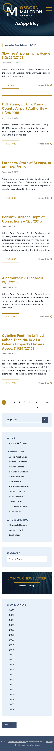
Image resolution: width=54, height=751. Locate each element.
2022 (11, 630)
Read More (11, 85)
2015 (11, 664)
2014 (11, 669)
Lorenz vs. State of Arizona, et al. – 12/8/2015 (26, 164)
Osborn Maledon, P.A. (17, 742)
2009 (12, 694)
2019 (11, 644)
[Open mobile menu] (49, 9)
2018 (11, 649)
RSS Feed (9, 724)
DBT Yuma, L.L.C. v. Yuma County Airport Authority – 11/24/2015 (24, 108)
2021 (11, 635)
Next (37, 402)
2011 (11, 684)
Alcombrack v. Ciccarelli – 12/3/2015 (24, 280)
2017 (11, 654)
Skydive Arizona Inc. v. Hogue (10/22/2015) (26, 55)
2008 (12, 699)
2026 (11, 610)
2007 (11, 704)
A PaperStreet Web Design (29, 745)
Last (47, 402)
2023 (11, 625)
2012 (11, 679)
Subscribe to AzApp (26, 586)
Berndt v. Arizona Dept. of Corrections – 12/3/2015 (23, 219)
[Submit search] (45, 420)
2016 (11, 659)
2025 (11, 615)
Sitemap (49, 742)
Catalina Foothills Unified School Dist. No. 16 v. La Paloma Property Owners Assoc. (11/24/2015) (23, 342)
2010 (11, 689)
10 (29, 402)
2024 (11, 620)
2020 (11, 639)
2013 (11, 674)
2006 (12, 709)
